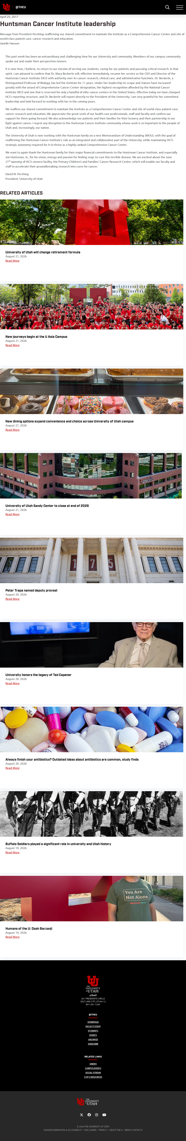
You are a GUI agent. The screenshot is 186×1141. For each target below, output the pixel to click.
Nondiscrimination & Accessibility (63, 1130)
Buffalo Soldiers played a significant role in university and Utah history (58, 844)
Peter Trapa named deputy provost (31, 590)
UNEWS (93, 1064)
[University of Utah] (93, 1101)
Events (93, 1035)
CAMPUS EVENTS (93, 1068)
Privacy (103, 1130)
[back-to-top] (181, 1134)
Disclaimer (90, 1130)
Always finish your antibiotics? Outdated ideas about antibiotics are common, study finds (72, 760)
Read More (12, 260)
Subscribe (93, 1044)
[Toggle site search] (167, 7)
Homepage (93, 1022)
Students (93, 1030)
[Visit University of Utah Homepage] (6, 7)
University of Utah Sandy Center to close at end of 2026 (47, 506)
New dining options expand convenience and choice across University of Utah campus (69, 421)
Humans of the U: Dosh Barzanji (28, 929)
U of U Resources (93, 1077)
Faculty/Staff (93, 1026)
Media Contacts (133, 1130)
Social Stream (93, 1072)
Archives (93, 1039)
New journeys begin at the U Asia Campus (36, 337)
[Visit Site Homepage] (93, 991)
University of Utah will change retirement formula (42, 252)
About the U (115, 1130)
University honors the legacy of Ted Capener (38, 675)
